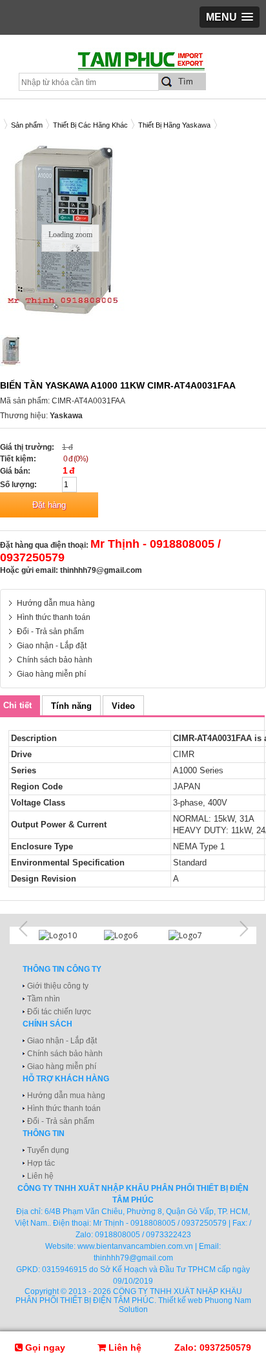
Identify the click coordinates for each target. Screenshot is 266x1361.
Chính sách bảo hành (54, 659)
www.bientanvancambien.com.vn (135, 1246)
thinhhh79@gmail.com (101, 570)
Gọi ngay (44, 1347)
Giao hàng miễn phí (51, 674)
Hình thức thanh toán (53, 617)
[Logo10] (68, 935)
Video (123, 706)
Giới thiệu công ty (57, 985)
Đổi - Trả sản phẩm (50, 631)
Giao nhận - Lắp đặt (52, 645)
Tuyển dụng (48, 1150)
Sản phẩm (27, 125)
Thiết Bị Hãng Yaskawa (174, 125)
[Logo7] (198, 935)
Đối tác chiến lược (59, 1011)
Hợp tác (41, 1163)
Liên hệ (40, 1176)
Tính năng (71, 706)
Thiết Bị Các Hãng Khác (90, 125)
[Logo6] (133, 935)
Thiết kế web (180, 1300)
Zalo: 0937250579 (212, 1347)
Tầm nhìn (43, 998)
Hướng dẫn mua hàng (56, 603)
